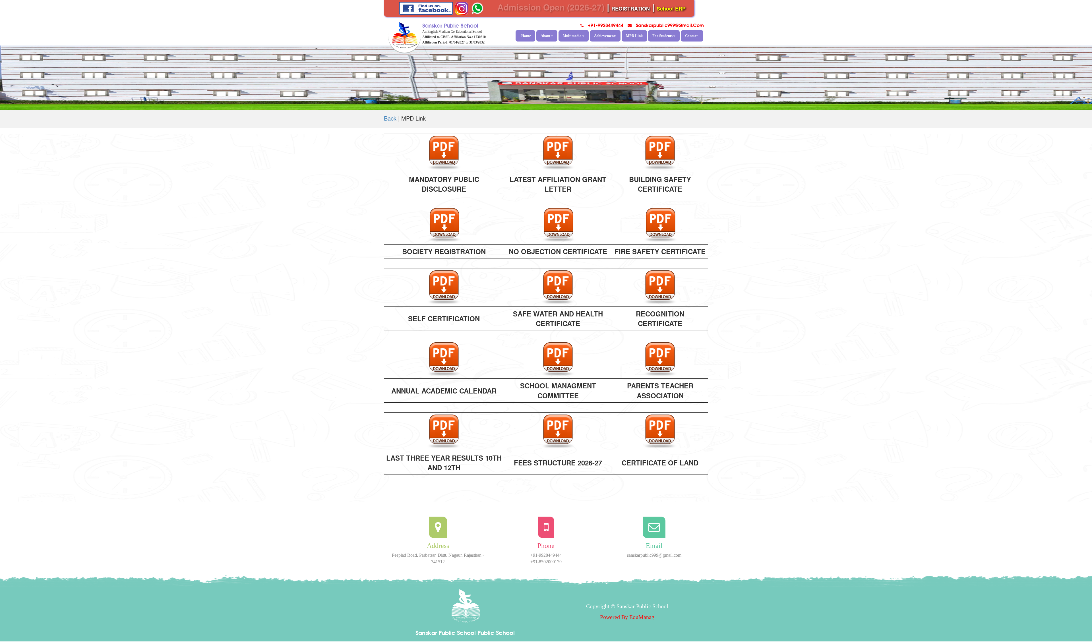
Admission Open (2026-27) (551, 7)
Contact (691, 36)
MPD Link (634, 36)
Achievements (605, 36)
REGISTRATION (630, 8)
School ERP (671, 8)
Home (526, 36)
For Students (662, 36)
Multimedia (572, 36)
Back (390, 118)
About (545, 36)
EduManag (641, 617)
